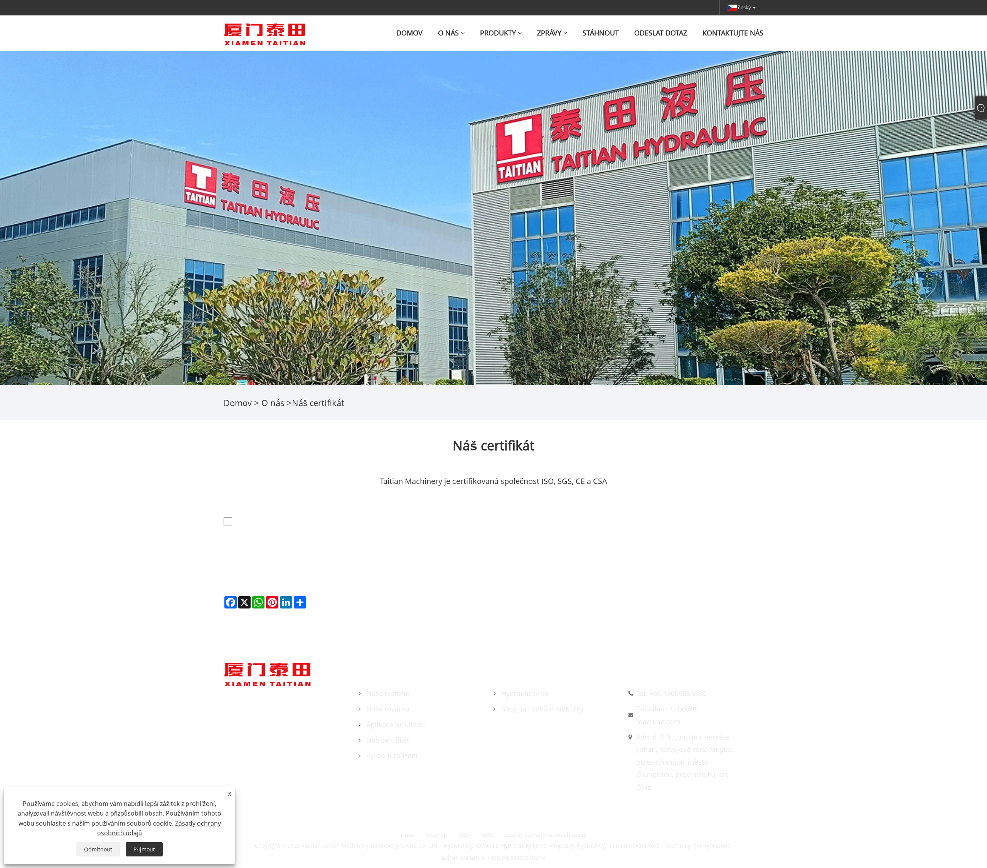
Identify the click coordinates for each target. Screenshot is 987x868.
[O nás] (493, 217)
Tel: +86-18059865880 (671, 693)
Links (407, 834)
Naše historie (387, 693)
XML (487, 834)
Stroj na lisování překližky (542, 708)
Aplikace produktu (395, 724)
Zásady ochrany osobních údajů (545, 834)
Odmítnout (98, 849)
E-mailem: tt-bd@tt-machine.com (667, 715)
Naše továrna (387, 708)
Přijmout (144, 849)
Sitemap (436, 834)
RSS (464, 834)
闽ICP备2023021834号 (518, 857)
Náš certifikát (387, 740)
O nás (273, 402)
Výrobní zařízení (392, 755)
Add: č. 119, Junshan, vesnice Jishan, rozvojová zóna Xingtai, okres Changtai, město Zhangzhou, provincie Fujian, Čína (684, 762)
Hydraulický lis (524, 693)
